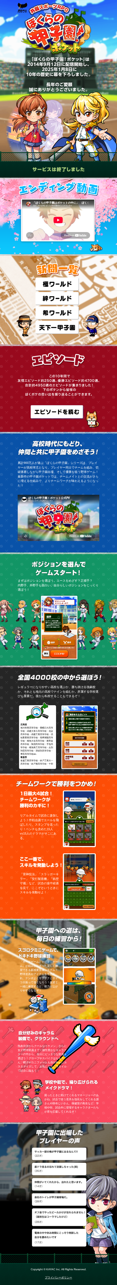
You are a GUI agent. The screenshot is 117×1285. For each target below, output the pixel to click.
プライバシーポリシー (58, 1277)
